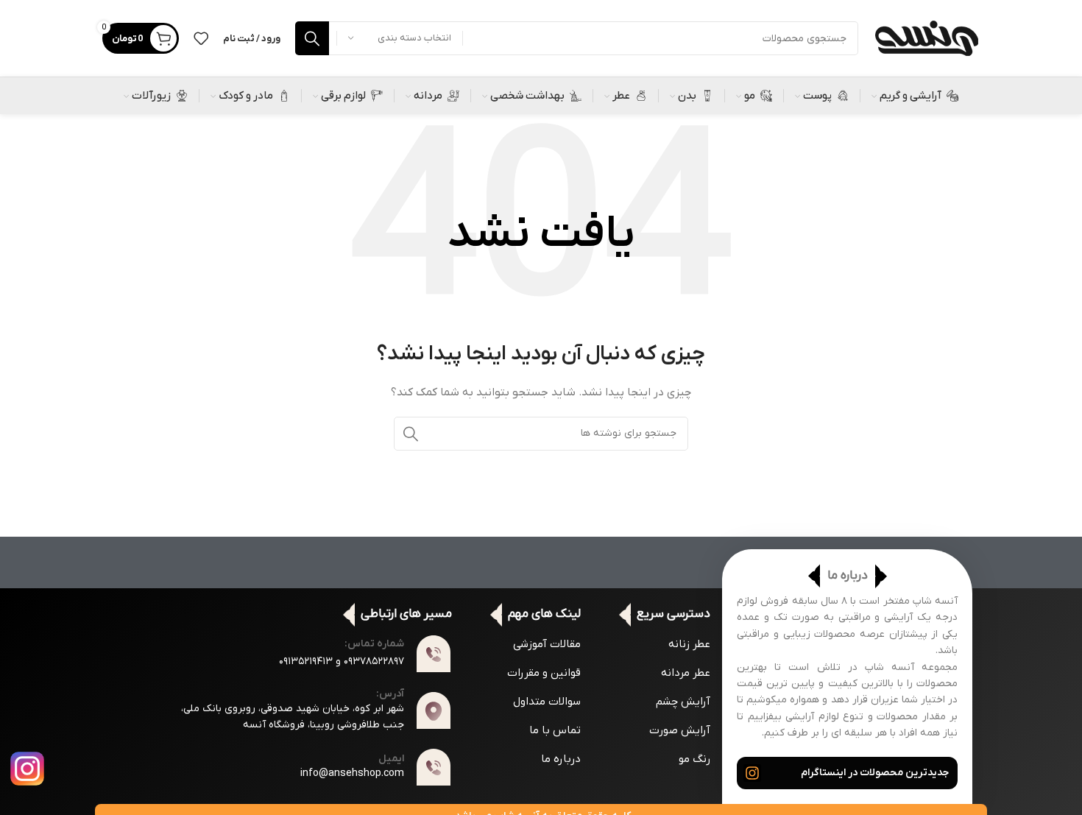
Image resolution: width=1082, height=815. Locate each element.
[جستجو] (312, 38)
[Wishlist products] (201, 38)
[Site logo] (926, 38)
